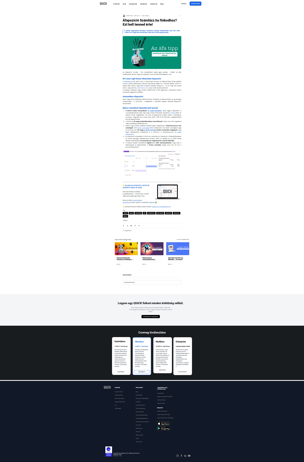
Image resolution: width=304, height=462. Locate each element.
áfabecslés (176, 213)
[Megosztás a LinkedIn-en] (131, 225)
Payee (137, 438)
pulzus (125, 216)
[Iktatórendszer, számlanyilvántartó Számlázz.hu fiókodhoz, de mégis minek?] (152, 248)
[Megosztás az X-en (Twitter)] (127, 225)
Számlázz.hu (151, 213)
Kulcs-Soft (138, 425)
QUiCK (125, 213)
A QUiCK (125, 220)
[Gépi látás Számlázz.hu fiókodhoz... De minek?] (177, 248)
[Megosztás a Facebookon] (123, 225)
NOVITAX (138, 431)
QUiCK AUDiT (139, 441)
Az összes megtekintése (183, 239)
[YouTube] (189, 455)
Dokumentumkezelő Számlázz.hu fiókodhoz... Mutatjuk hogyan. (125, 258)
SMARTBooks (139, 428)
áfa (144, 213)
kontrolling (138, 213)
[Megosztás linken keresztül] (135, 225)
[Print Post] (139, 225)
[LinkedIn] (185, 455)
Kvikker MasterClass (162, 411)
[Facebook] (181, 455)
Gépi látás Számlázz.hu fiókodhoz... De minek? (175, 258)
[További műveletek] (180, 16)
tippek (131, 213)
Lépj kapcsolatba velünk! (183, 346)
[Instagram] (177, 455)
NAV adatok (160, 213)
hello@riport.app (117, 455)
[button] (116, 4)
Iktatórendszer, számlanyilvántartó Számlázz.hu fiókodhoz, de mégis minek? (151, 258)
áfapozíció (168, 213)
